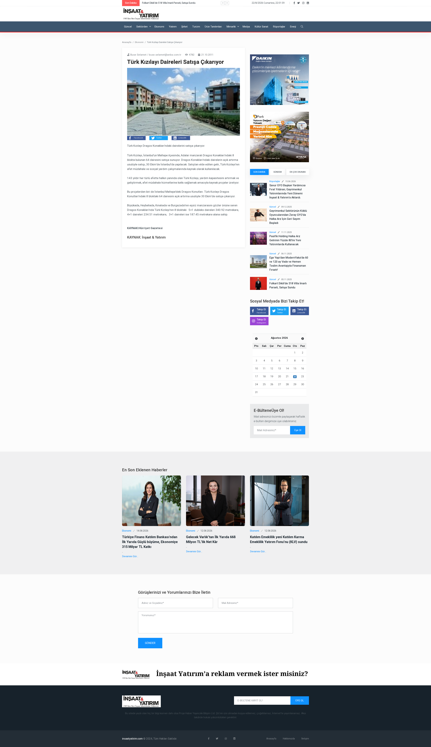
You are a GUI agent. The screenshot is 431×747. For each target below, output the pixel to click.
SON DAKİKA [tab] (259, 171)
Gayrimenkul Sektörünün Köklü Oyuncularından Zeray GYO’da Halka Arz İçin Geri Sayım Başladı (288, 217)
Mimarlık (231, 26)
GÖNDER (150, 643)
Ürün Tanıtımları (213, 26)
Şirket (184, 26)
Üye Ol (297, 430)
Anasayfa (126, 42)
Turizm (196, 26)
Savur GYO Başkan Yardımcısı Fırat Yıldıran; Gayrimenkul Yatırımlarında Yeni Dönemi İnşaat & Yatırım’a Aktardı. (287, 191)
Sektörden (142, 26)
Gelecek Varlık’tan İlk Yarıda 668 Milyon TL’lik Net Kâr (211, 539)
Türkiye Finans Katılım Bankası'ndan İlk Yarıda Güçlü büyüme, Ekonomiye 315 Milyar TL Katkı (150, 542)
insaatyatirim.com (132, 739)
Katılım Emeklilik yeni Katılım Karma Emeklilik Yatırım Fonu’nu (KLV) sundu (278, 539)
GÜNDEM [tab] (277, 171)
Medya (246, 26)
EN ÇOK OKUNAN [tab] (298, 171)
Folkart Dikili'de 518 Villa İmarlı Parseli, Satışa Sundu (288, 285)
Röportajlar (279, 26)
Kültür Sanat (261, 26)
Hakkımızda (289, 738)
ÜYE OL (299, 700)
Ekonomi (159, 26)
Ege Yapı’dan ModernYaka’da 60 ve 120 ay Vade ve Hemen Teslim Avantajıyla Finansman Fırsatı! (288, 264)
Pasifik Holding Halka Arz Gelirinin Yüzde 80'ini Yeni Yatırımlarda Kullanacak (285, 240)
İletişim (305, 738)
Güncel (128, 26)
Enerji (293, 26)
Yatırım (173, 26)
